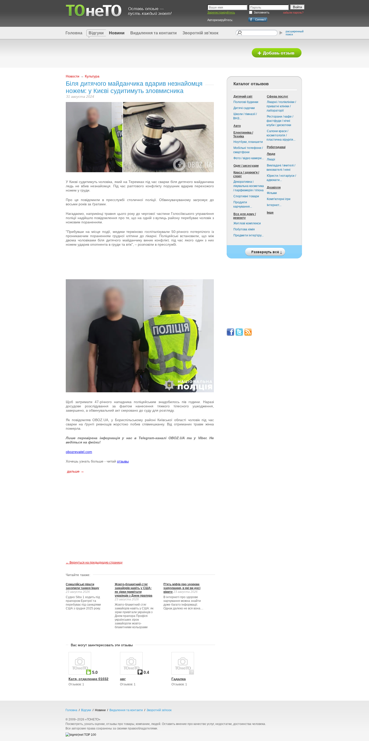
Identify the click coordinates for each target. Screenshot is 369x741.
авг (123, 679)
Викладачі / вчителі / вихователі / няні (281, 167)
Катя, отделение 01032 (88, 679)
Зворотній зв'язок (200, 33)
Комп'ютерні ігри (278, 199)
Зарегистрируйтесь (221, 12)
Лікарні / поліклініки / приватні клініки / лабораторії (281, 106)
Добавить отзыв (276, 53)
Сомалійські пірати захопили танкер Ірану (82, 586)
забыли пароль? (293, 12)
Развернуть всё (264, 250)
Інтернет (274, 205)
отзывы (123, 461)
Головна (74, 33)
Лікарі (271, 159)
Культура (92, 76)
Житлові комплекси (247, 223)
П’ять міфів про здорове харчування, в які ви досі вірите (181, 588)
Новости (72, 76)
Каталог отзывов (251, 83)
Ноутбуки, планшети (248, 142)
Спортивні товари (246, 196)
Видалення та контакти (153, 33)
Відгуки (96, 33)
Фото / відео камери (248, 158)
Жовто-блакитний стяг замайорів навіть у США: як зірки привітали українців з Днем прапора (133, 590)
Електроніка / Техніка (243, 134)
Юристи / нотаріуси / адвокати (281, 178)
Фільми (272, 193)
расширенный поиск (294, 33)
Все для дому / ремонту (244, 216)
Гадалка (178, 679)
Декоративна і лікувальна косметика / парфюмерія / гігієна (248, 186)
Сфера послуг (277, 96)
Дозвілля (274, 187)
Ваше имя (216, 7)
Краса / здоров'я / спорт (246, 174)
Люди (271, 154)
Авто (237, 126)
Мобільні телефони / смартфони (248, 150)
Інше (270, 212)
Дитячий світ (243, 96)
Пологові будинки (245, 102)
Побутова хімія (244, 229)
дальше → (75, 471)
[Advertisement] (155, 53)
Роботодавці (276, 147)
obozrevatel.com (79, 452)
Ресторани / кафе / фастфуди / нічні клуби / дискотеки (280, 121)
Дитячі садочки (244, 108)
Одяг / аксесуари (246, 165)
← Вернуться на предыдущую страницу (94, 562)
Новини (117, 33)
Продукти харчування (242, 204)
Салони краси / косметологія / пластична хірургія (281, 135)
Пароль (255, 7)
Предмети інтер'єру (248, 235)
